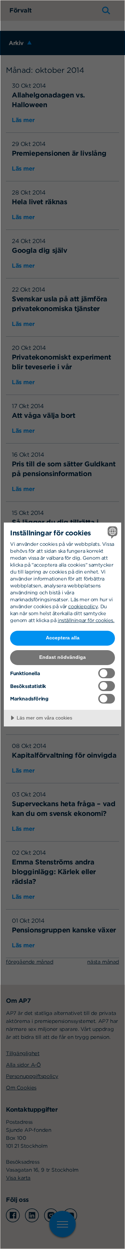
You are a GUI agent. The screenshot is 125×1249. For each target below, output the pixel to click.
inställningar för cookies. (86, 620)
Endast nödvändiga (62, 657)
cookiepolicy (83, 606)
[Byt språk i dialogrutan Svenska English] (111, 532)
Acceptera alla (63, 637)
